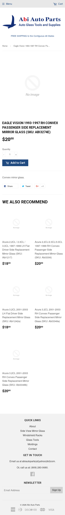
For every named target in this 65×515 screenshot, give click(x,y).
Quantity (6, 149)
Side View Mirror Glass (32, 431)
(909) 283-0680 (39, 467)
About (32, 426)
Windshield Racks (32, 435)
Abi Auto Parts (33, 504)
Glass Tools (32, 439)
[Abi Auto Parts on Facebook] (32, 475)
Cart (60, 3)
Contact (32, 448)
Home (4, 45)
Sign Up (56, 490)
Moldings (32, 444)
